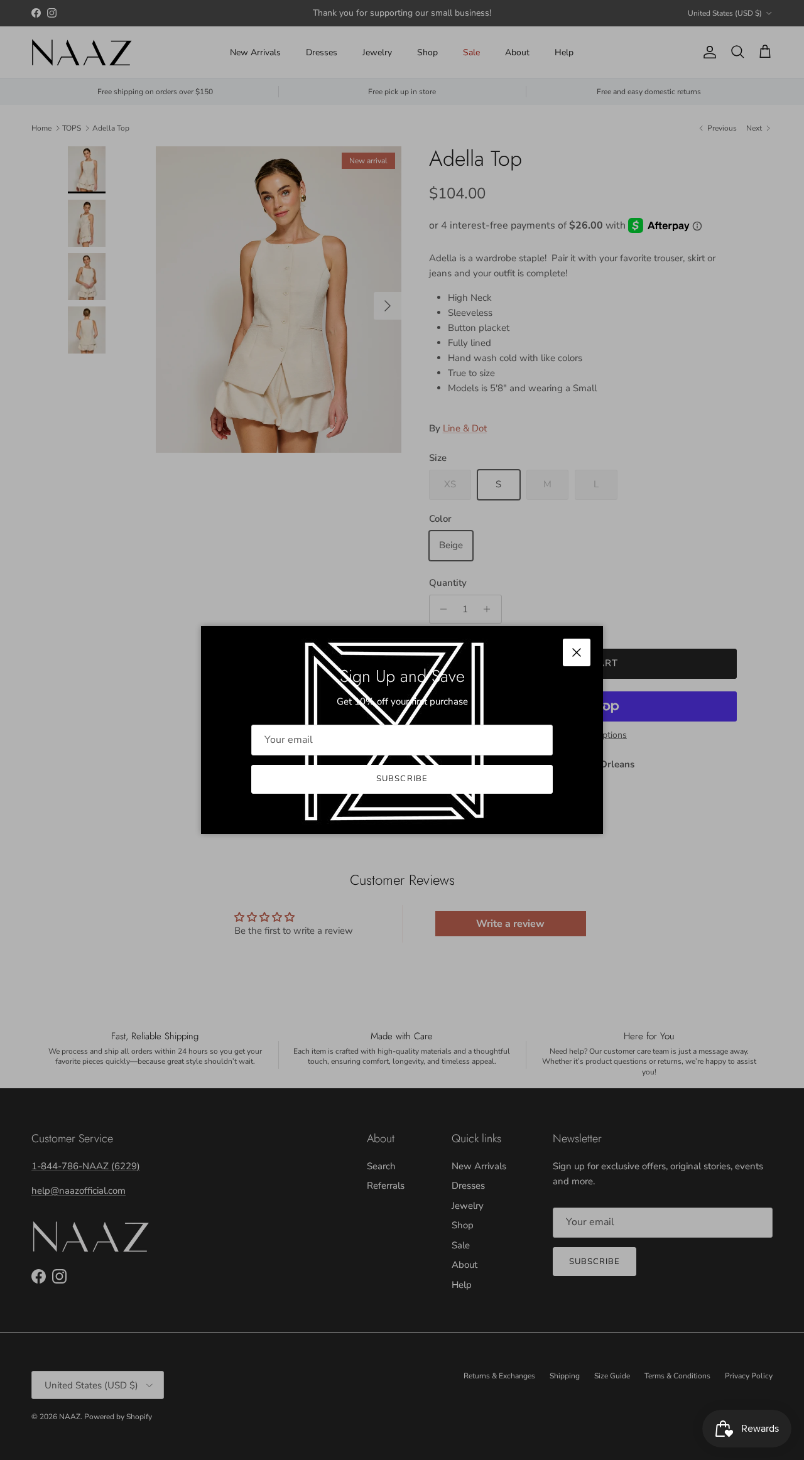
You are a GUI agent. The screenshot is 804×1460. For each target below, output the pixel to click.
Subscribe (401, 778)
